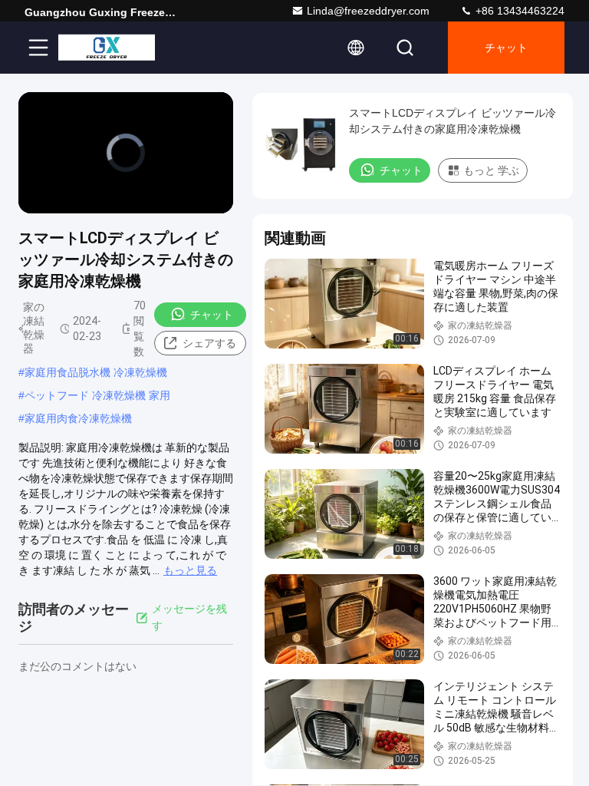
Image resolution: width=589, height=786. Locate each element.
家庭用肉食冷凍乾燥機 (78, 418)
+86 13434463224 (518, 11)
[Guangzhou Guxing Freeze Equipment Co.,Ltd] (106, 47)
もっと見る (190, 570)
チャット (506, 47)
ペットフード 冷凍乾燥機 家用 (97, 395)
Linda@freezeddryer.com (368, 11)
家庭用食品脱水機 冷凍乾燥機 (96, 372)
